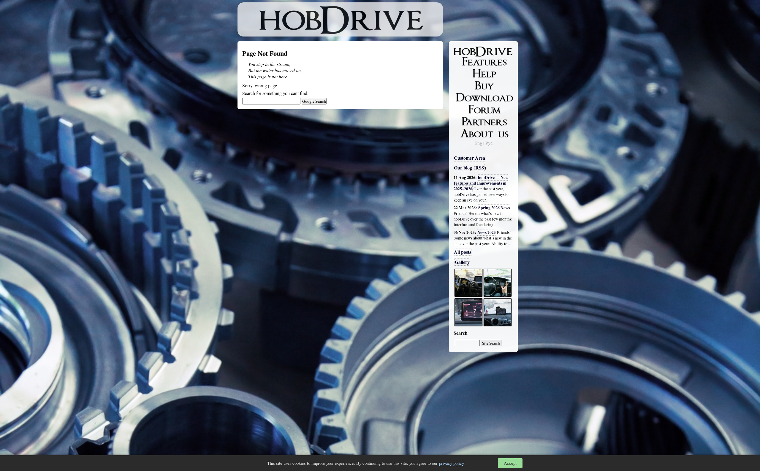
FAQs (463, 73)
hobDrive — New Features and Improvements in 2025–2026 (481, 183)
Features (466, 61)
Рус (489, 143)
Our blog (463, 167)
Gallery (462, 262)
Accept (510, 463)
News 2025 (486, 232)
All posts (462, 251)
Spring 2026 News (494, 208)
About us (466, 132)
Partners (466, 120)
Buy (461, 84)
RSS (479, 167)
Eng (478, 143)
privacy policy (451, 463)
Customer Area (469, 157)
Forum (464, 108)
